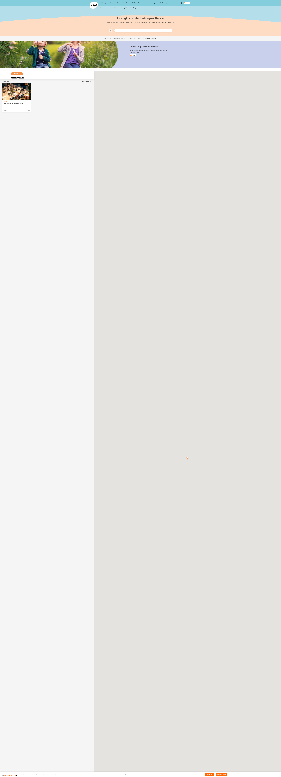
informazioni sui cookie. (10, 775)
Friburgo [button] (14, 77)
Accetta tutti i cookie (221, 774)
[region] (140, 774)
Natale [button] (20, 77)
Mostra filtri (17, 74)
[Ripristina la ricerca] (170, 30)
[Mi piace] (29, 111)
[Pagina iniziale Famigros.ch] (94, 5)
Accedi (188, 2)
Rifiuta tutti (209, 774)
